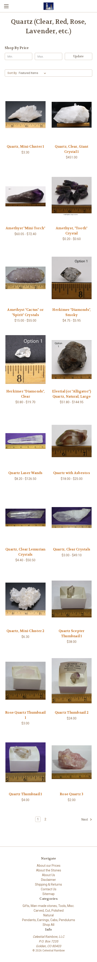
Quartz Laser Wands (25, 473)
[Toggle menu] (6, 6)
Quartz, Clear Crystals (71, 549)
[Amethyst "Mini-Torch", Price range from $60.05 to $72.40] (25, 196)
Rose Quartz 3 (71, 794)
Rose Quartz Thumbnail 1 (25, 715)
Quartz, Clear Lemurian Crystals (25, 552)
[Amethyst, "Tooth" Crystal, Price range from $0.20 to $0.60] (72, 196)
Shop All (48, 924)
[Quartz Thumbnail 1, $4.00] (25, 762)
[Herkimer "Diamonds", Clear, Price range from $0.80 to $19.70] (25, 359)
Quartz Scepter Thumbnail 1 (72, 633)
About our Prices (48, 865)
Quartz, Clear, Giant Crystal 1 (71, 149)
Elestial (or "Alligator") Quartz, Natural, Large (71, 394)
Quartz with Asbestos (71, 473)
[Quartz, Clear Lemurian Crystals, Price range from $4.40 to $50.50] (25, 517)
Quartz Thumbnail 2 (72, 712)
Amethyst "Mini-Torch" (25, 228)
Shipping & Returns (48, 884)
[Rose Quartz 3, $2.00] (72, 762)
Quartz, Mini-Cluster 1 (25, 146)
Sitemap (48, 894)
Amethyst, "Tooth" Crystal (71, 231)
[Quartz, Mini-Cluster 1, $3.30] (25, 114)
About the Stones (48, 870)
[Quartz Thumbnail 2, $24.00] (72, 680)
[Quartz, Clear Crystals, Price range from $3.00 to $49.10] (72, 517)
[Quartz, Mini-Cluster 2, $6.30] (25, 599)
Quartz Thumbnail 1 (25, 794)
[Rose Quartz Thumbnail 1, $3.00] (25, 680)
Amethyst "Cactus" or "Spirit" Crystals (25, 312)
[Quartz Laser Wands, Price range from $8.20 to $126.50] (25, 441)
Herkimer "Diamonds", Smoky (71, 312)
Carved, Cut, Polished (49, 910)
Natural (48, 915)
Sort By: (12, 73)
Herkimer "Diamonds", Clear (25, 394)
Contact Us (48, 889)
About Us (48, 875)
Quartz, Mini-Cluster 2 (25, 631)
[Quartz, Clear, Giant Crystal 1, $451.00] (72, 114)
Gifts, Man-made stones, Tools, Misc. (48, 906)
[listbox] (33, 73)
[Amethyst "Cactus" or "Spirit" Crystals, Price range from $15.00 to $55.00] (25, 278)
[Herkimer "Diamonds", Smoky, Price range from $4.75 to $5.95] (72, 278)
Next (85, 819)
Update (78, 56)
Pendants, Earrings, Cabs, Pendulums (48, 920)
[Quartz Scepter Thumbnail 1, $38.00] (72, 599)
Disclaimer (48, 880)
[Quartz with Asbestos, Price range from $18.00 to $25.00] (72, 441)
